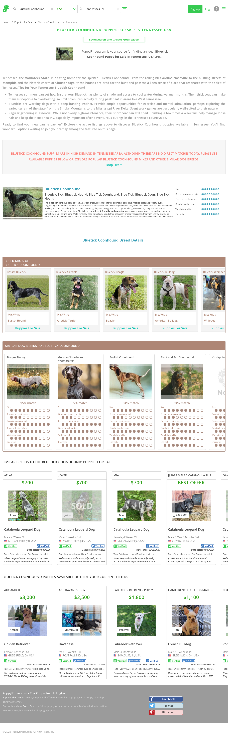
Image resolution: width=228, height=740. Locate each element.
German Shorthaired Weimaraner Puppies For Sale (79, 402)
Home (6, 22)
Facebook (168, 699)
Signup (195, 9)
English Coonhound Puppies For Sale (131, 402)
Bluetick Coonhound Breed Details (113, 240)
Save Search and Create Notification (114, 39)
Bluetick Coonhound (49, 22)
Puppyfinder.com (12, 697)
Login (208, 9)
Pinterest (168, 712)
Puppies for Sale (23, 22)
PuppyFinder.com (15, 693)
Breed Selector (31, 706)
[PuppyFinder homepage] (6, 8)
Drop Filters (114, 165)
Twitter (168, 706)
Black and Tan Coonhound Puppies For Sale (182, 402)
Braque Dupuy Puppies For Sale (28, 402)
